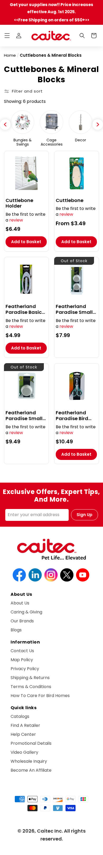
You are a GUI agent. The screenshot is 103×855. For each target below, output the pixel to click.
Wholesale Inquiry (29, 761)
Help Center (23, 734)
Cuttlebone (69, 200)
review (16, 220)
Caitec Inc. (50, 831)
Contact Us (22, 651)
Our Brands (22, 621)
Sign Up (84, 514)
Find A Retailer (25, 725)
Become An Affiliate (31, 770)
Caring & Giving (26, 612)
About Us (20, 603)
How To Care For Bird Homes (40, 696)
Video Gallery (24, 752)
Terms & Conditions (31, 687)
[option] (22, 128)
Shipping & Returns (30, 678)
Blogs (16, 630)
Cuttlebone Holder (19, 203)
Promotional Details (31, 743)
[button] (7, 35)
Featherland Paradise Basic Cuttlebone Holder (24, 309)
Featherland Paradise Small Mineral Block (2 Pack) (75, 309)
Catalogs (20, 716)
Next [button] (97, 124)
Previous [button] (5, 124)
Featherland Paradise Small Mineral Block (24, 415)
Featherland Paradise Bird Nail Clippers (72, 415)
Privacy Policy (25, 669)
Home (10, 55)
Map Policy (22, 660)
